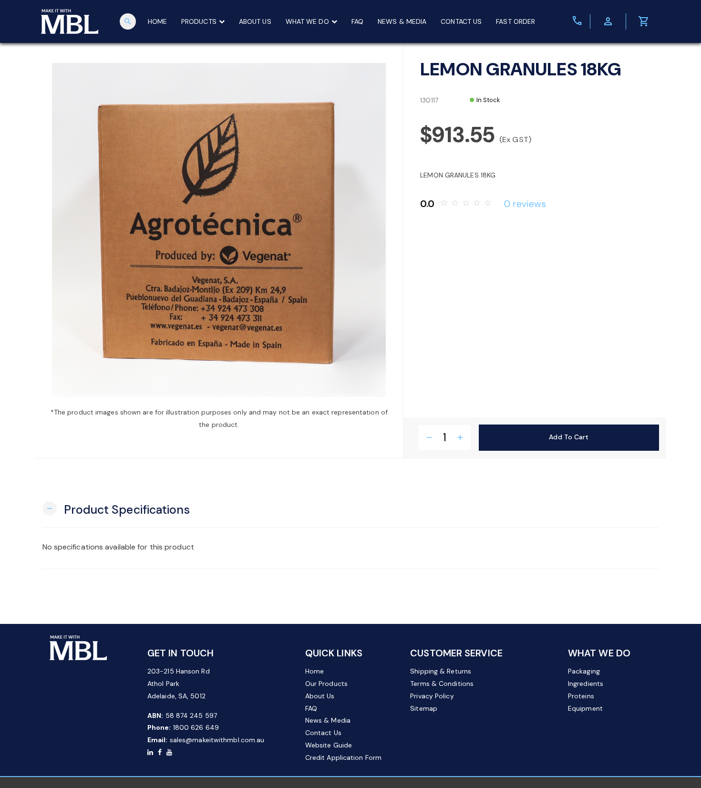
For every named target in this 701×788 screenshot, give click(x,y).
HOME (157, 21)
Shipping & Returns (440, 671)
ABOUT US (255, 21)
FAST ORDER (515, 21)
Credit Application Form (343, 757)
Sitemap (423, 708)
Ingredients (585, 683)
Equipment (585, 708)
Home (314, 671)
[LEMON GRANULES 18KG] (219, 230)
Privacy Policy (432, 696)
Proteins (581, 696)
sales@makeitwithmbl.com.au (217, 740)
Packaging (584, 671)
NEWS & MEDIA (402, 21)
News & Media (327, 720)
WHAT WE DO (307, 21)
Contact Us (323, 732)
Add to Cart (568, 437)
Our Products (326, 683)
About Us (320, 696)
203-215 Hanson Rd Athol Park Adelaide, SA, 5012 (178, 683)
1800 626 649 (196, 727)
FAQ (357, 21)
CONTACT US (461, 21)
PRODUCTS (198, 21)
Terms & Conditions (442, 683)
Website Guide (328, 745)
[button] (116, 509)
